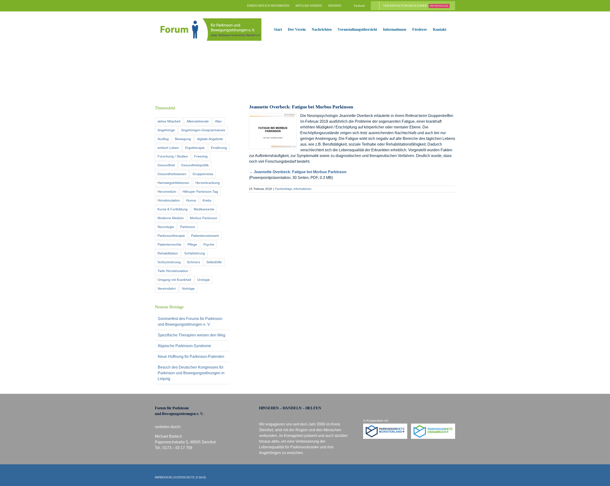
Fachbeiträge (283, 189)
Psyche (208, 244)
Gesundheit (166, 165)
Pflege (192, 244)
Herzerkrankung (207, 183)
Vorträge (188, 288)
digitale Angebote (210, 139)
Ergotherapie (195, 148)
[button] (453, 29)
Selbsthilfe (214, 262)
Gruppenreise (203, 174)
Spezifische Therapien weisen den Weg (191, 335)
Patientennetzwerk (205, 236)
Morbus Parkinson (203, 218)
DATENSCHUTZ (184, 477)
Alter (218, 121)
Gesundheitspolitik (195, 165)
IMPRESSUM (163, 477)
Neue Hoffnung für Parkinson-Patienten (191, 356)
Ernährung (219, 148)
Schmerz (193, 262)
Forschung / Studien (173, 156)
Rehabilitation (168, 253)
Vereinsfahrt (167, 288)
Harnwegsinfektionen (173, 183)
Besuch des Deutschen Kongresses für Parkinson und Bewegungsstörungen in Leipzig (191, 373)
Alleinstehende (198, 121)
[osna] (433, 425)
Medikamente (204, 209)
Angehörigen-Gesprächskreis (203, 130)
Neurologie (166, 227)
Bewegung (183, 139)
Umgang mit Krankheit (174, 280)
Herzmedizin (167, 191)
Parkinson (187, 227)
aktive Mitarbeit (169, 121)
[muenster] (385, 425)
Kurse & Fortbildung (173, 209)
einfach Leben (168, 148)
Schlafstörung (194, 253)
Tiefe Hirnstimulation (173, 271)
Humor (191, 200)
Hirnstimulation (169, 200)
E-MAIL (201, 477)
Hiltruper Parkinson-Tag (200, 191)
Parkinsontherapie (171, 236)
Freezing (201, 156)
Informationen (302, 189)
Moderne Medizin (171, 218)
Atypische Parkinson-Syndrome (184, 346)
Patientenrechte (169, 244)
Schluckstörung (169, 262)
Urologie (203, 280)
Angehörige (166, 130)
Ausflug (163, 139)
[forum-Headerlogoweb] (208, 20)
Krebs (207, 200)
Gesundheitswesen (172, 174)
